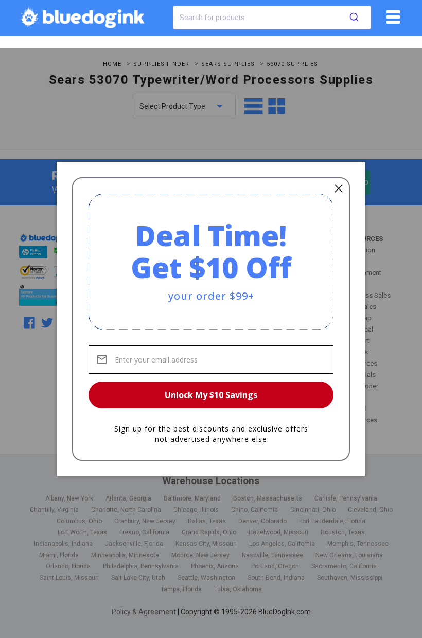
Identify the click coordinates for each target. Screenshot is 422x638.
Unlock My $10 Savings (211, 395)
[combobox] (272, 17)
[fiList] (391, 21)
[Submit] (354, 17)
